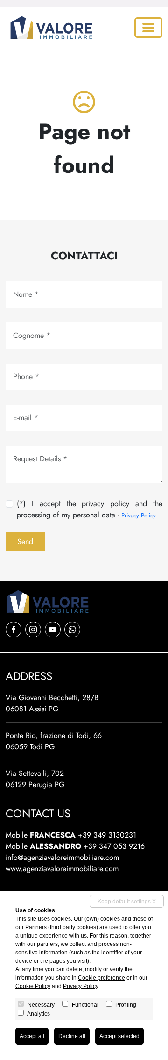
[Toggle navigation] (148, 27)
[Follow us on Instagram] (33, 629)
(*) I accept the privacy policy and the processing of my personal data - (89, 509)
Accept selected (119, 1036)
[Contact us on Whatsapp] (72, 629)
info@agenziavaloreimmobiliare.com (62, 857)
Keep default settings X (127, 901)
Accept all (32, 1036)
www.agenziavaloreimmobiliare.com (62, 868)
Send (25, 541)
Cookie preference (101, 977)
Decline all (71, 1036)
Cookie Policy (32, 986)
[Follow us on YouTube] (53, 629)
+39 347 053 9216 (114, 846)
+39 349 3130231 (107, 835)
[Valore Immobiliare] (49, 27)
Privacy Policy (138, 515)
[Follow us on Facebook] (13, 629)
